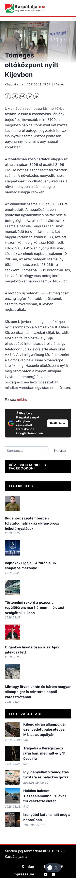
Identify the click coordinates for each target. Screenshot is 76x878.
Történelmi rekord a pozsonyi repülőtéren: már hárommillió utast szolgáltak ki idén (34, 607)
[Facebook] (8, 96)
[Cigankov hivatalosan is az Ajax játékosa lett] (12, 632)
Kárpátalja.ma (14, 84)
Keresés (60, 450)
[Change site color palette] (53, 867)
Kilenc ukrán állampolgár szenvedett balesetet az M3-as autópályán (44, 729)
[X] (15, 96)
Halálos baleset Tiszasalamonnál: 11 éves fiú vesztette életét (44, 796)
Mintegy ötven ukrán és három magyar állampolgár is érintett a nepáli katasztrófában (38, 692)
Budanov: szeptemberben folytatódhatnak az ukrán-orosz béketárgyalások (32, 523)
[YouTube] (45, 874)
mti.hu (22, 400)
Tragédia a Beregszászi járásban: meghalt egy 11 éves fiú (44, 753)
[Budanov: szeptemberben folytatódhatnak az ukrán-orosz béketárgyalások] (12, 503)
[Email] (22, 96)
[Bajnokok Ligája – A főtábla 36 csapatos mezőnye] (12, 548)
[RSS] (53, 874)
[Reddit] (36, 96)
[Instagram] (61, 866)
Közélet (59, 84)
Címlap (28, 866)
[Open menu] (67, 8)
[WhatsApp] (29, 96)
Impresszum (23, 874)
